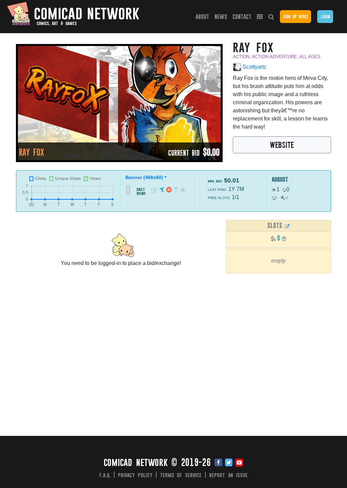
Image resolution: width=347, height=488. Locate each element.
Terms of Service (181, 475)
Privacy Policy (135, 475)
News (221, 16)
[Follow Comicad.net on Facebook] (218, 463)
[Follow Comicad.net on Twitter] (228, 463)
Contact (241, 16)
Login (325, 16)
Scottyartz (253, 67)
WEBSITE (282, 144)
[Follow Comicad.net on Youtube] (239, 463)
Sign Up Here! (295, 16)
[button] (284, 239)
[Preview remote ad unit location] (287, 226)
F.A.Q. (105, 475)
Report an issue (228, 475)
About (202, 16)
